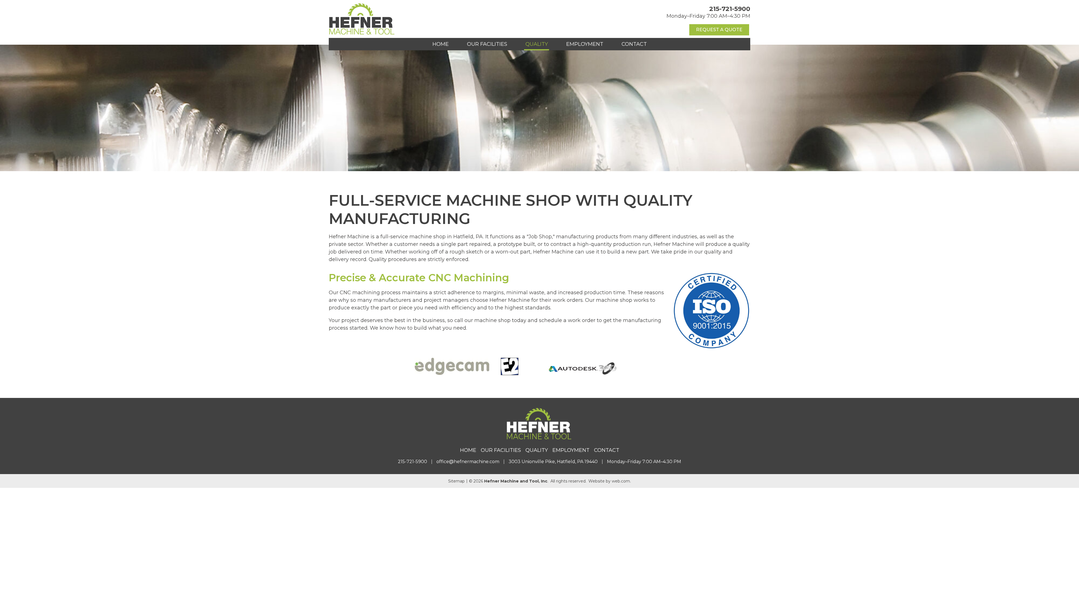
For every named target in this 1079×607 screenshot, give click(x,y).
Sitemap (456, 481)
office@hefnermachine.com (467, 461)
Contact (634, 44)
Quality (536, 44)
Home (440, 44)
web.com (621, 481)
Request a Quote (719, 29)
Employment (584, 44)
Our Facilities (487, 44)
